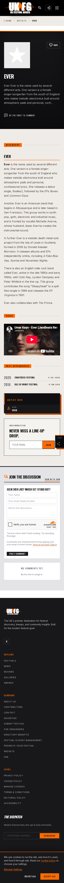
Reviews (9, 672)
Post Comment (17, 553)
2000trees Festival (24, 377)
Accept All (50, 876)
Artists (22, 20)
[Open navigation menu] (57, 8)
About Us (10, 701)
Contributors (13, 707)
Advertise (10, 718)
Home (9, 20)
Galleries (10, 677)
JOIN (48, 445)
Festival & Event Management (23, 740)
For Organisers (14, 729)
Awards (8, 683)
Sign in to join (52, 479)
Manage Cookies (14, 786)
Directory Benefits (16, 734)
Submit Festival (14, 723)
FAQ (6, 757)
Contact (9, 712)
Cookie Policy (13, 781)
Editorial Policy (14, 798)
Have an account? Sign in (45, 544)
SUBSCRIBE (49, 835)
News (7, 666)
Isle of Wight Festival (26, 384)
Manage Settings (13, 869)
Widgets (9, 751)
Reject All (30, 876)
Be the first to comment (19, 115)
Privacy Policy (13, 775)
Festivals (10, 661)
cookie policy (48, 860)
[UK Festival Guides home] (32, 612)
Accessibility (12, 803)
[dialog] (32, 867)
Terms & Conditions (17, 792)
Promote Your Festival (19, 746)
